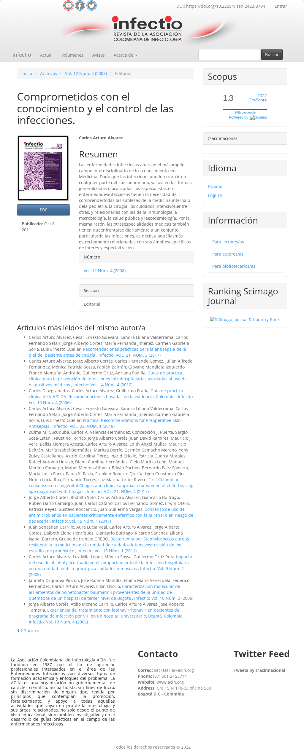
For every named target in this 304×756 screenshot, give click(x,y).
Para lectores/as (228, 242)
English (215, 195)
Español (216, 186)
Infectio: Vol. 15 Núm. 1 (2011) (81, 521)
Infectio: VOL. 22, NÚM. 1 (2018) (84, 426)
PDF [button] (43, 210)
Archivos (48, 73)
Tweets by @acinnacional (259, 670)
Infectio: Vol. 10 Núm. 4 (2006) (58, 622)
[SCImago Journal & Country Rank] (245, 319)
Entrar (281, 6)
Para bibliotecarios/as (233, 266)
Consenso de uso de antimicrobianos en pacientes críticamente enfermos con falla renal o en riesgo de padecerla (111, 515)
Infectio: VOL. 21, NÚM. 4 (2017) (118, 491)
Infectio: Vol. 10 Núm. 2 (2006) (163, 598)
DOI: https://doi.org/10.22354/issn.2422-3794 (220, 6)
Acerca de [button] (124, 55)
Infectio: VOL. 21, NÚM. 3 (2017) (130, 355)
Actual (46, 55)
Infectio (21, 54)
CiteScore (257, 98)
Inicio (26, 73)
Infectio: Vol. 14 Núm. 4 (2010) (102, 384)
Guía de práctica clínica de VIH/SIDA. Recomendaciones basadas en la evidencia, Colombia (106, 393)
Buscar (272, 54)
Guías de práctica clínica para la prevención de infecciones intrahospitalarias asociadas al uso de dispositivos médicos (108, 378)
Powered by (239, 117)
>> (37, 631)
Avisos (98, 55)
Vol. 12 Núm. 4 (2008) (86, 73)
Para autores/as (227, 254)
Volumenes (72, 55)
